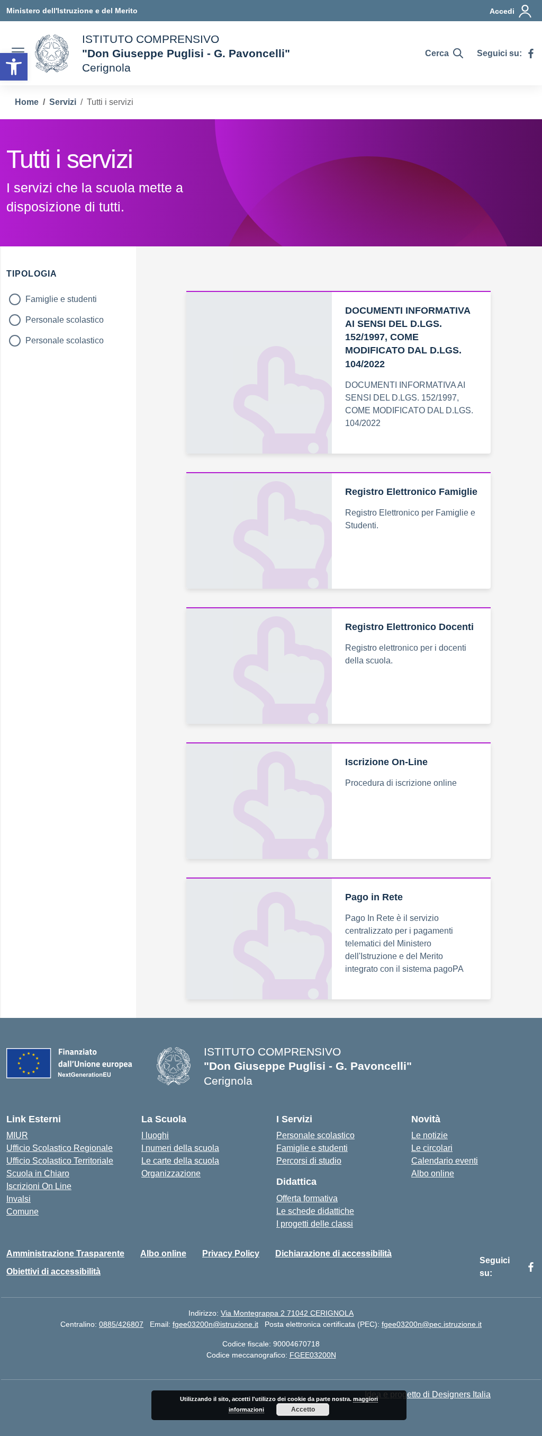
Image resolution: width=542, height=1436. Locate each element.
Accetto (303, 1409)
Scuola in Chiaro (37, 1173)
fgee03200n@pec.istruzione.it (432, 1324)
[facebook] (531, 53)
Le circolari (432, 1148)
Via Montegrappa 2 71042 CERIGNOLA (287, 1313)
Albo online (432, 1173)
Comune (22, 1211)
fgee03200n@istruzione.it (215, 1324)
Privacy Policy (230, 1253)
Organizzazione (171, 1173)
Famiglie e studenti (61, 299)
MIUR (17, 1135)
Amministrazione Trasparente (65, 1253)
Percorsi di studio (308, 1160)
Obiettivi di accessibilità (53, 1271)
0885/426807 (121, 1324)
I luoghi (155, 1135)
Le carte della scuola (180, 1160)
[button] (14, 67)
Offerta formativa (307, 1198)
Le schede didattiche (315, 1211)
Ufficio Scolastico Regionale (59, 1148)
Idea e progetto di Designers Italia (428, 1394)
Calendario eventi (444, 1160)
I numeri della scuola (180, 1148)
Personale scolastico (64, 319)
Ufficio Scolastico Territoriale (59, 1160)
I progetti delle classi (314, 1223)
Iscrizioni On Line (38, 1186)
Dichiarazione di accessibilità (333, 1253)
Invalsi (18, 1198)
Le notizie (429, 1135)
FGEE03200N (313, 1355)
